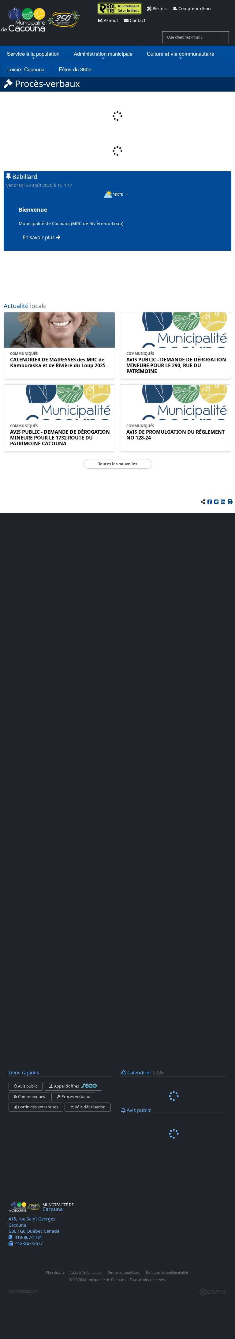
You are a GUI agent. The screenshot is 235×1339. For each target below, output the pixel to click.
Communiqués (31, 1096)
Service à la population (33, 53)
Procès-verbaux (75, 1096)
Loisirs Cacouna (25, 69)
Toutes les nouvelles (117, 463)
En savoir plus (39, 237)
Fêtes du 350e (75, 69)
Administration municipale (103, 53)
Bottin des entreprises (37, 1107)
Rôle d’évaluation (90, 1107)
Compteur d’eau (194, 8)
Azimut (110, 20)
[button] (230, 501)
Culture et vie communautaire (180, 53)
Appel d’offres (66, 1086)
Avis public (27, 1086)
